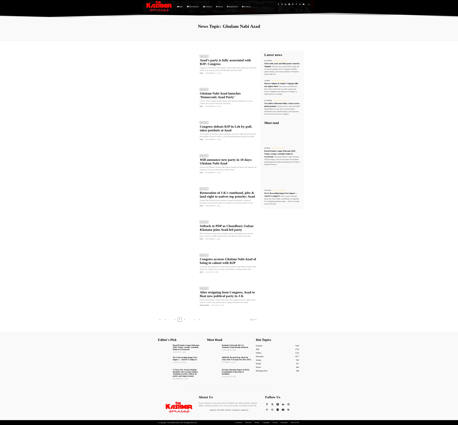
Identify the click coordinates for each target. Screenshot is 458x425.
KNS (201, 106)
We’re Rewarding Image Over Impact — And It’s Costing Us (185, 358)
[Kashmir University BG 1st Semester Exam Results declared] (213, 348)
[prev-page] (160, 320)
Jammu (267, 80)
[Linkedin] (286, 4)
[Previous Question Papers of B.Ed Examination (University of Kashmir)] (213, 373)
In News (228, 410)
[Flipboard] (289, 4)
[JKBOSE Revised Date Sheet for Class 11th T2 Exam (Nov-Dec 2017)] (213, 360)
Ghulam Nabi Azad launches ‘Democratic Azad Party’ (220, 95)
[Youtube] (303, 4)
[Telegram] (278, 410)
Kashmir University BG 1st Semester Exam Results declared (235, 346)
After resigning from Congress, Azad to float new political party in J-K (227, 294)
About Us (213, 410)
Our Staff (221, 410)
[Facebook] (278, 4)
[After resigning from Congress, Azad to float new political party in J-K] (177, 296)
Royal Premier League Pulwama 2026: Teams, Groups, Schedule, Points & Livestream (280, 154)
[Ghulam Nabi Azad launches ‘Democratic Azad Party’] (177, 97)
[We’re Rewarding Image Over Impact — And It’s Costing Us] (282, 178)
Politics (204, 56)
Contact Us (244, 410)
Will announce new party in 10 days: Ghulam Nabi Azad (226, 161)
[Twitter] (282, 4)
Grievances (236, 410)
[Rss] (288, 410)
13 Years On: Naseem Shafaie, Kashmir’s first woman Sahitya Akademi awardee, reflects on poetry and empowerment (185, 373)
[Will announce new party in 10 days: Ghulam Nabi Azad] (177, 164)
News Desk (204, 305)
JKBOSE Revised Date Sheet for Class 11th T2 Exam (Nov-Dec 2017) (236, 358)
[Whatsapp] (300, 4)
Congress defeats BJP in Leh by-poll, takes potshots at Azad (226, 128)
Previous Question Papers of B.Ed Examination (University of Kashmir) (235, 372)
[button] (309, 4)
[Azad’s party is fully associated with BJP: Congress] (177, 64)
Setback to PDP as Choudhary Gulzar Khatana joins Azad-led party (227, 227)
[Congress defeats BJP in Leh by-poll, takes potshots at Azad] (177, 131)
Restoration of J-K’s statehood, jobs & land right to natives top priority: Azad (227, 194)
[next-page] (199, 320)
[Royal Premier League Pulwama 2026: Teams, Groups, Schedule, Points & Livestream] (282, 136)
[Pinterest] (296, 4)
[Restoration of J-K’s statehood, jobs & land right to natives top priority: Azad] (177, 197)
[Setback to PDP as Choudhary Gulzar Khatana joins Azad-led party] (177, 230)
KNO (201, 73)
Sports (267, 148)
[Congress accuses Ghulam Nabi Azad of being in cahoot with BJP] (177, 263)
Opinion (267, 190)
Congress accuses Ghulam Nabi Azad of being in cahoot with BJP (228, 261)
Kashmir (268, 60)
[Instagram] (293, 4)
